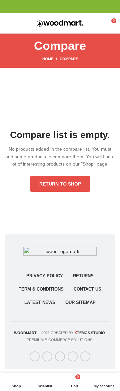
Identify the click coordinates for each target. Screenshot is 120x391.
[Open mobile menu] (8, 23)
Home (47, 59)
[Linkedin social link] (68, 6)
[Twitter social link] (52, 6)
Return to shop (60, 184)
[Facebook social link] (45, 6)
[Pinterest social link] (60, 6)
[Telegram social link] (75, 6)
